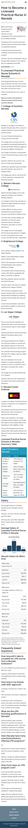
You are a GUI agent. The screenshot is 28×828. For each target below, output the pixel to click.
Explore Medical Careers (18, 823)
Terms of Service (14, 815)
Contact (14, 818)
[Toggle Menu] (26, 2)
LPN (2, 22)
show (11, 67)
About (14, 809)
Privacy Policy (14, 812)
